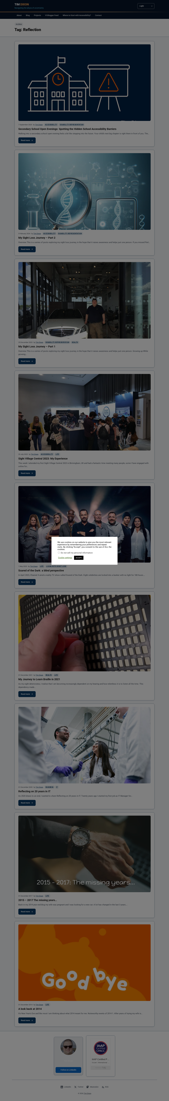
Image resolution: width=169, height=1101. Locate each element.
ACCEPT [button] (79, 558)
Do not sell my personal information (77, 553)
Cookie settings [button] (65, 558)
